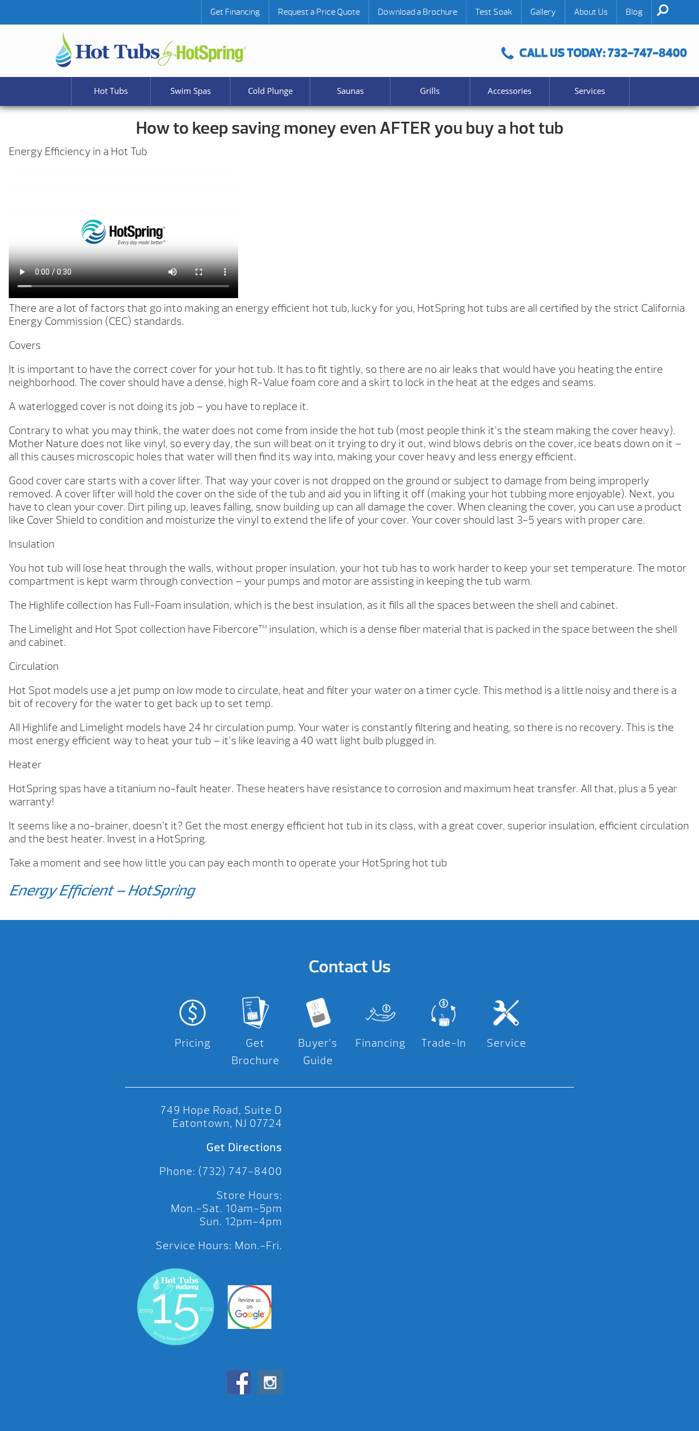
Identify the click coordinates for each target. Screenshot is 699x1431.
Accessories (509, 91)
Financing (381, 1043)
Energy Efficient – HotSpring (101, 890)
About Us (591, 12)
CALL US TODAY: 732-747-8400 (603, 53)
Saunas (350, 91)
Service (506, 1043)
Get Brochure (256, 1051)
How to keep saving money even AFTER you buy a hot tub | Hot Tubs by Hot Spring (151, 49)
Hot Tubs (111, 91)
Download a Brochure (417, 12)
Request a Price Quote (319, 12)
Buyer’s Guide (317, 1051)
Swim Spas (190, 91)
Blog (634, 12)
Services (589, 91)
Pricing (193, 1043)
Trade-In (443, 1043)
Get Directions (244, 1147)
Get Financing (235, 12)
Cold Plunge (270, 91)
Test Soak (493, 12)
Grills (430, 91)
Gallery (543, 12)
